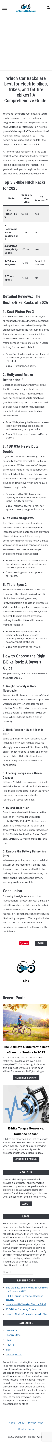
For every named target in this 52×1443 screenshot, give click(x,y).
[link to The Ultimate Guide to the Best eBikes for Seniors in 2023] (26, 1022)
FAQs (9, 1340)
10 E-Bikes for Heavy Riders (21, 1309)
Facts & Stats (13, 1335)
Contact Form (26, 1429)
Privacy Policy (35, 1422)
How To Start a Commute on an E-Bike (27, 1314)
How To (10, 1344)
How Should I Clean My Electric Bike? (26, 1304)
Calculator (11, 1330)
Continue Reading (26, 1077)
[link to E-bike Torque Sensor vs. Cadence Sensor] (26, 1104)
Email (41, 943)
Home (12, 1422)
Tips (8, 1349)
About (26, 1203)
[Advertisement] (26, 43)
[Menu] (4, 8)
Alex (26, 981)
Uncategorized (14, 1354)
